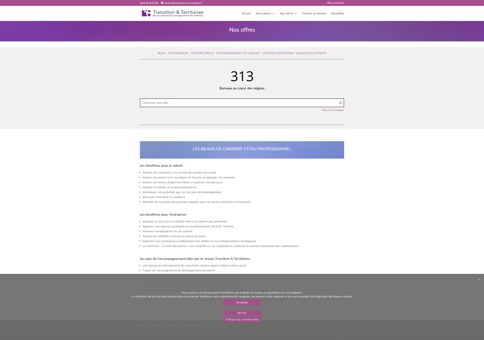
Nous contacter (335, 3)
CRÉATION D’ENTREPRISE (278, 53)
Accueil (246, 13)
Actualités (337, 13)
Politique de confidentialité (242, 319)
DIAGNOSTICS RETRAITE (311, 53)
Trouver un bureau (314, 13)
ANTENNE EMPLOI (202, 53)
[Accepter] (479, 279)
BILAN (161, 53)
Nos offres (286, 13)
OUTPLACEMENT (178, 53)
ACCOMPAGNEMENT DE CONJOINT (238, 53)
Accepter (242, 302)
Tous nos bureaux (332, 110)
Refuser (242, 312)
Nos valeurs (263, 13)
